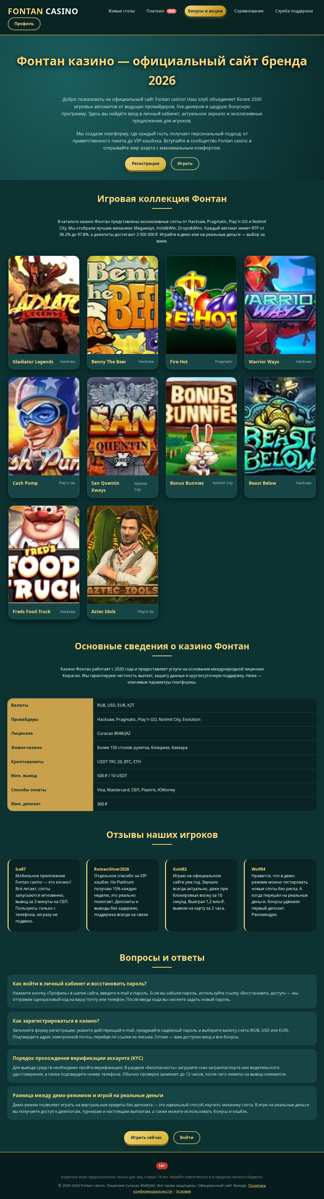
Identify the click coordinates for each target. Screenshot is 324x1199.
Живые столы (121, 11)
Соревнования (249, 11)
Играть (185, 163)
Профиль (24, 23)
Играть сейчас (146, 1137)
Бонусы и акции (205, 11)
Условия (183, 1191)
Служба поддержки (294, 11)
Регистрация (145, 163)
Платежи (161, 11)
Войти (187, 1137)
